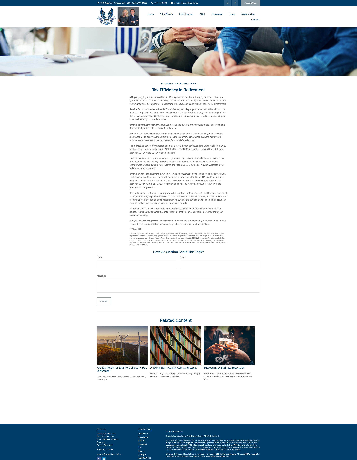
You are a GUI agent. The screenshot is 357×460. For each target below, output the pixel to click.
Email (183, 257)
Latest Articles (144, 457)
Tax (140, 447)
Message (101, 275)
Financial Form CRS (176, 431)
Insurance (142, 443)
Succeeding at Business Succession (224, 367)
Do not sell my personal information (217, 456)
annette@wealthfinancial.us (186, 2)
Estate (141, 440)
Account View (250, 2)
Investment (143, 436)
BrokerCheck (214, 436)
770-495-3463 (160, 2)
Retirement (143, 433)
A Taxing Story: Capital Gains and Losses (173, 367)
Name (100, 257)
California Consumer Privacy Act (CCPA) (236, 454)
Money (141, 450)
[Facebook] (235, 3)
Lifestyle (142, 454)
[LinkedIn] (227, 3)
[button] (151, 13)
